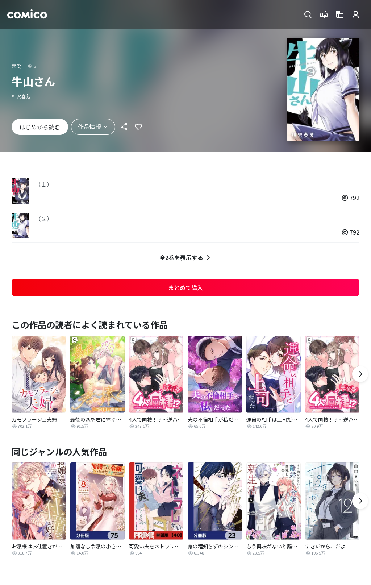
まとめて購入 (185, 287)
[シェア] (124, 127)
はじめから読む (40, 127)
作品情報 (89, 126)
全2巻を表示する (181, 257)
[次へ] (360, 374)
